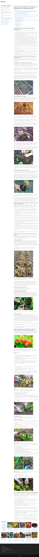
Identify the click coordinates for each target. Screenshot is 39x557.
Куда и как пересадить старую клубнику (20, 13)
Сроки (16, 22)
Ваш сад (3, 1)
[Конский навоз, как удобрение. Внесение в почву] (4, 537)
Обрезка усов (17, 26)
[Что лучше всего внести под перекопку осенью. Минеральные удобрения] (10, 537)
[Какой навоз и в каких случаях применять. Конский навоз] (34, 537)
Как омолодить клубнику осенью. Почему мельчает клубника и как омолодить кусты (26, 11)
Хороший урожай (18, 520)
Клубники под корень (32, 519)
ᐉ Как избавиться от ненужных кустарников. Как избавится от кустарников (5, 24)
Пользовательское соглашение (9, 548)
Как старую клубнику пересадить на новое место (21, 14)
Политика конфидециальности (6, 549)
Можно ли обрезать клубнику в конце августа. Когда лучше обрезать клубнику (25, 16)
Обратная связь (4, 551)
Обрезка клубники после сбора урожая (20, 18)
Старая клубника (27, 519)
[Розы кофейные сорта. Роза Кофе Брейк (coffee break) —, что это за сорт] (28, 527)
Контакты (3, 548)
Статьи (37, 1)
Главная (31, 1)
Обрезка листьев (17, 25)
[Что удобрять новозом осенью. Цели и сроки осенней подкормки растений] (16, 537)
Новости (34, 1)
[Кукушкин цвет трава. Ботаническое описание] (10, 527)
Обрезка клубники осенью (18, 19)
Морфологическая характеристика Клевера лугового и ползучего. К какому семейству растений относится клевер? (6, 18)
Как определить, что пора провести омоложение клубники (23, 12)
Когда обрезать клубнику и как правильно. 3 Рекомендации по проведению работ (25, 10)
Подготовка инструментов (18, 24)
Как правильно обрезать (18, 23)
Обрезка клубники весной (18, 17)
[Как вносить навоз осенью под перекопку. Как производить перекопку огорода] (22, 537)
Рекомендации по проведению (21, 519)
